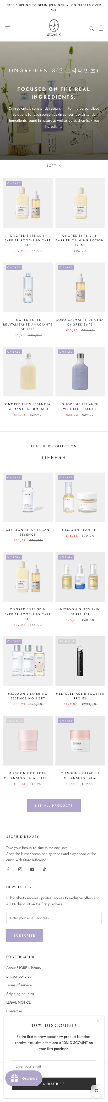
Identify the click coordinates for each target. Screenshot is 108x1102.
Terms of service (19, 985)
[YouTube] (32, 869)
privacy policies (18, 976)
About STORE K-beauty (23, 967)
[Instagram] (20, 869)
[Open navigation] (7, 28)
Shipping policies (20, 993)
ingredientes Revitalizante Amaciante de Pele (28, 324)
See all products (54, 805)
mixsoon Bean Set (80, 530)
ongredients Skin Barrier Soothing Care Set (28, 240)
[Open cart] (101, 28)
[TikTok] (44, 869)
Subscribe (54, 1083)
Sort (52, 165)
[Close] (98, 1021)
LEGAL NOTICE (18, 1002)
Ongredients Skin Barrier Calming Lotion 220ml (80, 240)
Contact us (14, 1011)
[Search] (91, 28)
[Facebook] (8, 869)
